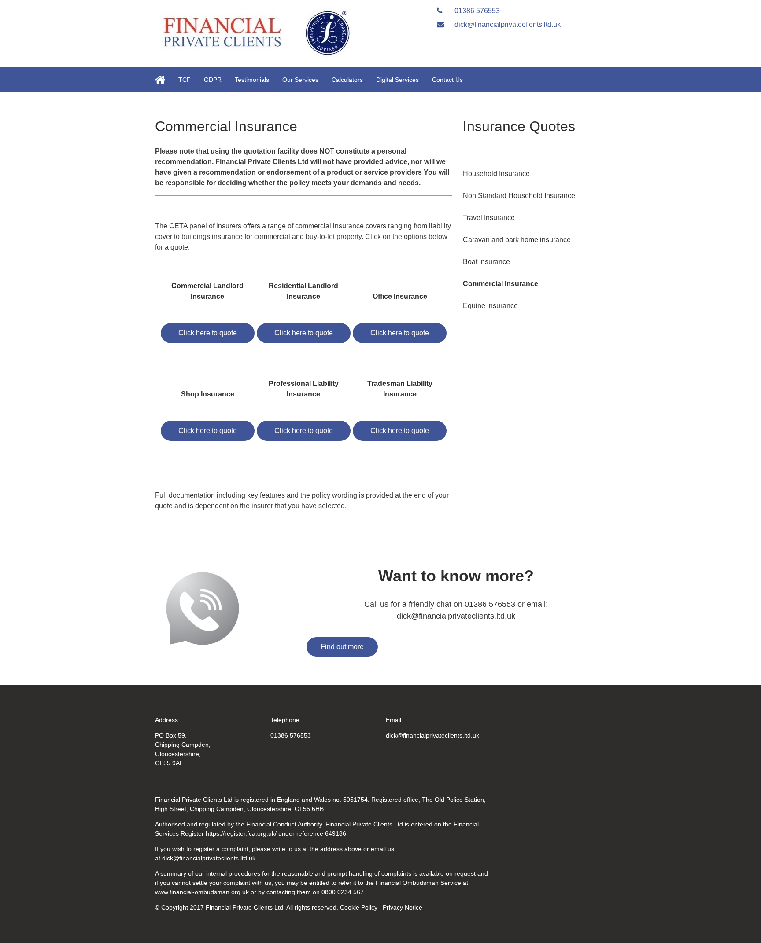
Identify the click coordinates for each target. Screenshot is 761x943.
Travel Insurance (489, 217)
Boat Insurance (486, 261)
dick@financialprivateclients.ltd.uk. (209, 858)
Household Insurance (496, 173)
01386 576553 (476, 11)
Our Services (300, 79)
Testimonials (252, 79)
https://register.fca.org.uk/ (241, 833)
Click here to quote (207, 333)
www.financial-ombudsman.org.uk (202, 891)
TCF (184, 79)
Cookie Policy (358, 907)
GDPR (213, 79)
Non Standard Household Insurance (519, 195)
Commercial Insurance (500, 283)
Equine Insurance (490, 305)
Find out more (342, 646)
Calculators (347, 79)
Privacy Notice (402, 907)
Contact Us (447, 79)
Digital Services (397, 79)
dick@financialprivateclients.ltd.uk (507, 24)
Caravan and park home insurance (517, 239)
